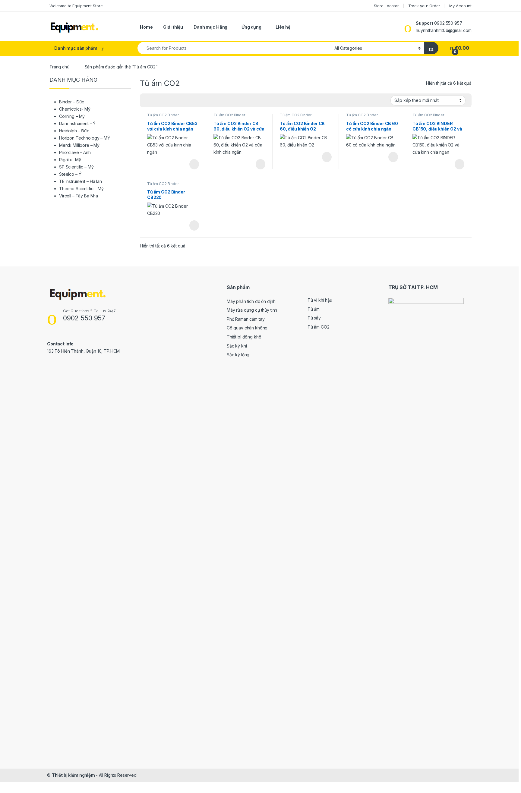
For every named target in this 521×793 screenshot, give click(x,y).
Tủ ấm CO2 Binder (163, 115)
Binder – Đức (71, 101)
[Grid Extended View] (157, 101)
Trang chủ (59, 66)
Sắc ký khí (237, 345)
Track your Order (424, 5)
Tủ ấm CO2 (319, 326)
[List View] (165, 101)
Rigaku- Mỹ (70, 159)
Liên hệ (283, 27)
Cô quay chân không (247, 327)
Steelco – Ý (70, 174)
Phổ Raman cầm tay (246, 319)
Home (146, 27)
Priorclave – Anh (75, 152)
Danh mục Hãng (210, 27)
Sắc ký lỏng (238, 354)
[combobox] (234, 48)
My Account (460, 5)
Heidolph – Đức (74, 130)
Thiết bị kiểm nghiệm (74, 775)
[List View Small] (174, 101)
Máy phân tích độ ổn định (251, 301)
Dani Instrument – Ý (77, 123)
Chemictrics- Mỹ (74, 109)
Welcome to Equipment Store (76, 5)
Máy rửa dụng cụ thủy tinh (252, 310)
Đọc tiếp (194, 164)
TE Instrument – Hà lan (80, 181)
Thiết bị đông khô (244, 336)
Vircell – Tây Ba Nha (78, 195)
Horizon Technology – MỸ (84, 137)
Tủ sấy (314, 317)
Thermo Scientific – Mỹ (81, 188)
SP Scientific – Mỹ (76, 166)
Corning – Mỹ (72, 116)
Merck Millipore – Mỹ (79, 145)
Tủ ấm (314, 309)
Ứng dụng (251, 27)
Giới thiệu (173, 27)
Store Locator (386, 5)
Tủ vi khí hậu (320, 300)
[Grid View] (148, 101)
